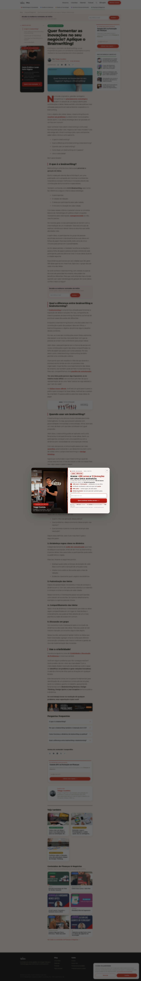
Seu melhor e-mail (75, 492)
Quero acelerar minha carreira (87, 500)
